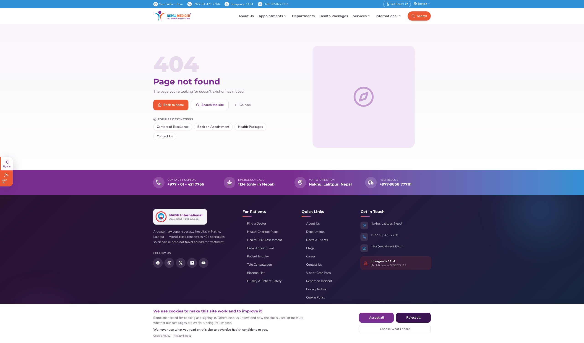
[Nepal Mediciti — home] (172, 15)
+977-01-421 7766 (206, 4)
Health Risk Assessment (264, 240)
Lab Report (397, 4)
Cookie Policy (315, 297)
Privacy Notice (316, 289)
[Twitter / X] (180, 262)
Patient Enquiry (258, 256)
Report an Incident (319, 281)
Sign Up (4, 181)
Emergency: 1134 (241, 4)
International (387, 16)
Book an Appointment (213, 127)
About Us (246, 16)
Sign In (6, 166)
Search (422, 16)
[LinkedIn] (192, 262)
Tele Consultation (259, 264)
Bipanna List (256, 273)
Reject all (413, 317)
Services (360, 16)
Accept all (376, 317)
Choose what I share (395, 329)
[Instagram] (169, 262)
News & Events (317, 240)
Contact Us (165, 136)
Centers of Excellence (173, 127)
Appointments (271, 16)
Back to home (173, 105)
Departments (303, 16)
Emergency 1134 (383, 261)
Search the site (212, 105)
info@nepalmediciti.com (387, 246)
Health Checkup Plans (263, 232)
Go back (245, 105)
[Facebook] (157, 262)
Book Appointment (260, 248)
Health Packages (334, 16)
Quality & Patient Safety (264, 281)
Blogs (310, 248)
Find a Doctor (256, 223)
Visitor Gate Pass (318, 273)
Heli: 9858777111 (276, 4)
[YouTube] (203, 262)
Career (310, 256)
